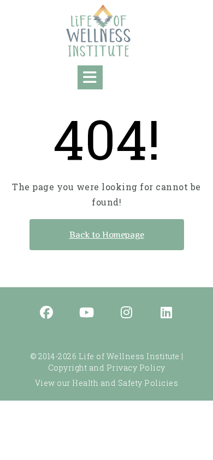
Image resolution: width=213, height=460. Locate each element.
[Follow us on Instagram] (126, 313)
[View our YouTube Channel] (86, 313)
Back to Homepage (106, 234)
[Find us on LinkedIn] (166, 313)
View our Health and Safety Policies (107, 383)
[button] (90, 77)
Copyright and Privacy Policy (106, 367)
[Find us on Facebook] (47, 313)
